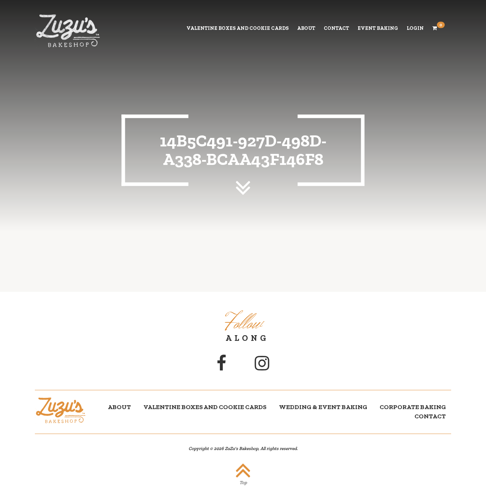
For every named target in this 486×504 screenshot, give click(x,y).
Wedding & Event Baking (323, 407)
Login (415, 28)
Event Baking (378, 28)
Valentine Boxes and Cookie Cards (237, 28)
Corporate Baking (413, 407)
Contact (336, 28)
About (306, 28)
